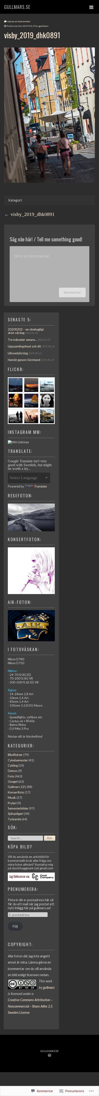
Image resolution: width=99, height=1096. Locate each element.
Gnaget (13, 781)
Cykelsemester (18, 760)
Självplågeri (15, 813)
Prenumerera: (23, 889)
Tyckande (14, 819)
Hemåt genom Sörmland (24, 360)
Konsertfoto (16, 792)
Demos (12, 771)
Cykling (13, 765)
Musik (12, 797)
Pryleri (12, 803)
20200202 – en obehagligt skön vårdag (26, 331)
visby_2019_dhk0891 (33, 214)
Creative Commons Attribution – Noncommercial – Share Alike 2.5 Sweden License (30, 1006)
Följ (15, 926)
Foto (11, 776)
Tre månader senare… (22, 339)
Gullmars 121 (17, 787)
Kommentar (72, 292)
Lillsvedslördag (18, 353)
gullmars (43, 26)
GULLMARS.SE (17, 6)
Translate (40, 486)
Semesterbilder (18, 808)
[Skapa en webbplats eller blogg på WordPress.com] (49, 1055)
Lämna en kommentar (18, 21)
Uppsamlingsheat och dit (24, 346)
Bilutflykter (15, 755)
